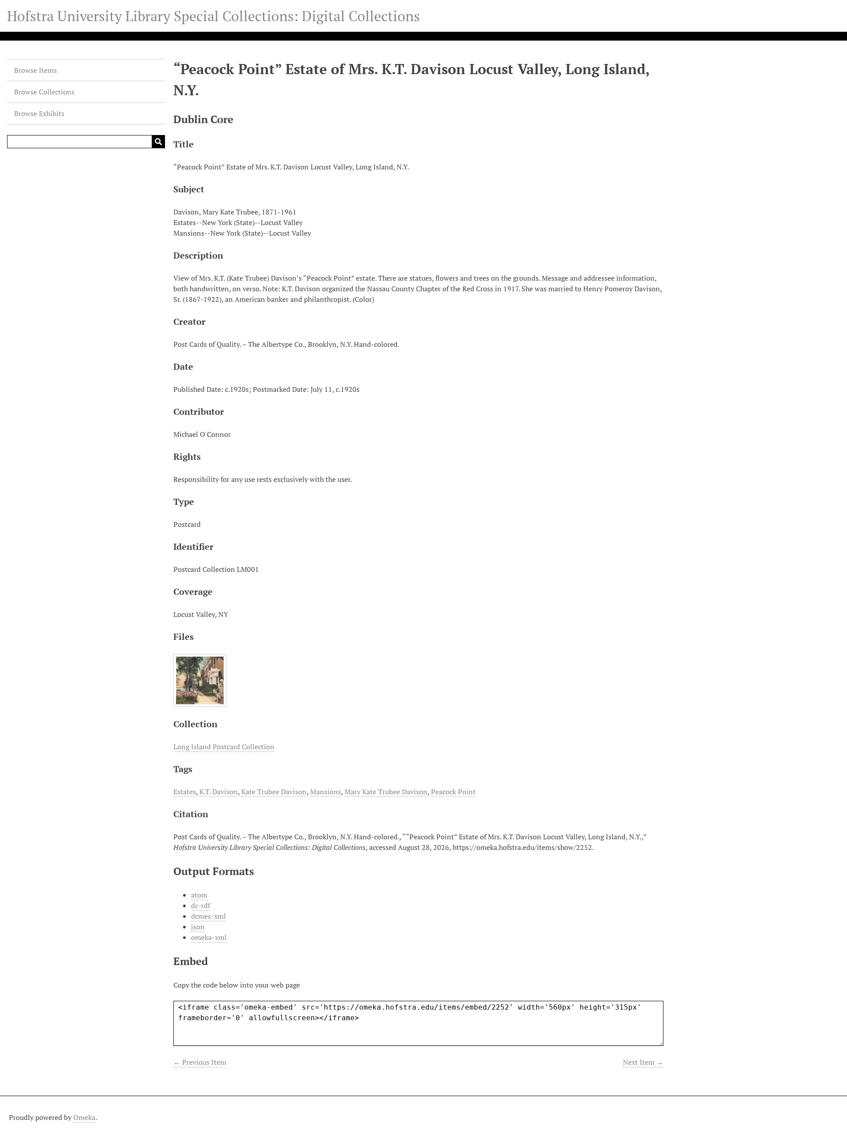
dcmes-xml (208, 916)
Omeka (84, 1117)
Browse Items (35, 70)
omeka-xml (209, 937)
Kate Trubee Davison (274, 791)
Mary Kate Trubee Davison (386, 791)
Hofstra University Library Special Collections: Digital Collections (213, 16)
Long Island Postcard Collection (223, 746)
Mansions (325, 791)
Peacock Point (453, 791)
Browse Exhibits (39, 113)
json (198, 927)
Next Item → (643, 1062)
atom (199, 895)
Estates (184, 791)
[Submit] (158, 141)
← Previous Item (199, 1062)
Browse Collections (44, 92)
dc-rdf (200, 905)
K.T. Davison (218, 791)
